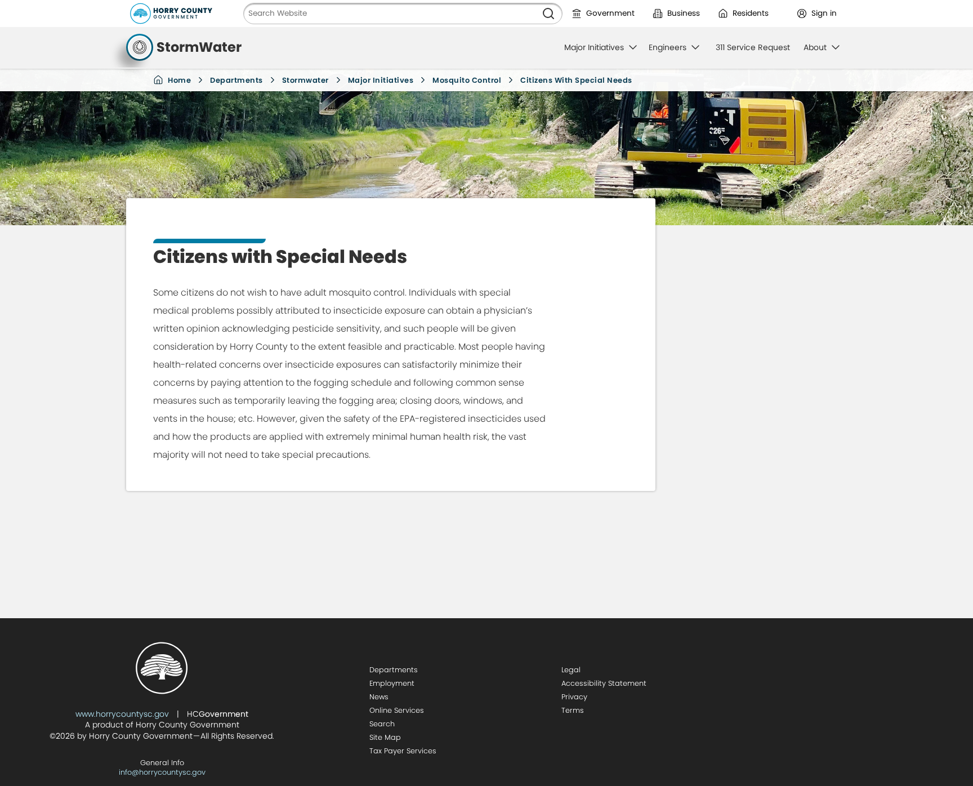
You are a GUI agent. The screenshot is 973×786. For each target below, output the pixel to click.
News (379, 697)
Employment (391, 683)
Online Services (396, 710)
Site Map (385, 737)
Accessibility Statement (603, 683)
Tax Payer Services (402, 751)
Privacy (574, 697)
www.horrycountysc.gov (122, 714)
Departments (236, 80)
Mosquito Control (466, 80)
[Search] (548, 13)
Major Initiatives (381, 80)
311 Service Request (753, 47)
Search (382, 724)
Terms (572, 710)
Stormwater (305, 80)
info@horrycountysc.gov (162, 772)
